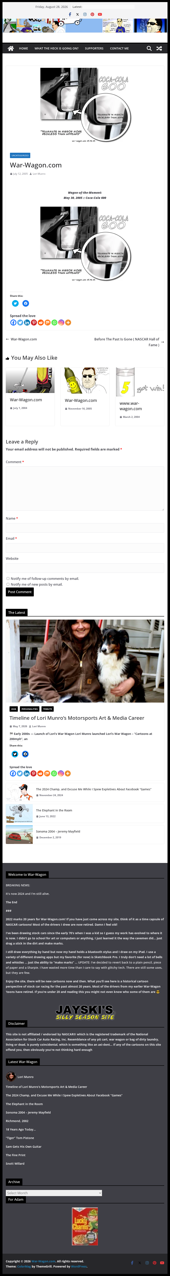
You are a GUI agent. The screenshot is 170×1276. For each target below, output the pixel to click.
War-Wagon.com (24, 339)
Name (12, 518)
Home (23, 48)
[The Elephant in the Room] (19, 813)
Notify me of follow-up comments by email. (45, 578)
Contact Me (119, 48)
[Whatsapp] (54, 323)
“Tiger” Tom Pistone (20, 1138)
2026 (13, 709)
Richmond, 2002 (17, 1121)
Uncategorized (20, 155)
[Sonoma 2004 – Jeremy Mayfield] (19, 834)
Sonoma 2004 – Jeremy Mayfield (58, 831)
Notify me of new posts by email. (37, 584)
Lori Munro (39, 173)
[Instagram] (61, 323)
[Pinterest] (34, 323)
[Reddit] (41, 323)
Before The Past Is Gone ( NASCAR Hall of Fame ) (126, 342)
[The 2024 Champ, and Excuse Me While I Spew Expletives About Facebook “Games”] (19, 792)
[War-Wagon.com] (84, 21)
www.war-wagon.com (131, 405)
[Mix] (48, 323)
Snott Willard (15, 1163)
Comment (15, 462)
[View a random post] (159, 48)
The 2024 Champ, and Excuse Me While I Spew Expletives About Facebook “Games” (93, 789)
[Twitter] (20, 323)
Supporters (94, 48)
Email (11, 538)
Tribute (47, 709)
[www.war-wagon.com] (139, 370)
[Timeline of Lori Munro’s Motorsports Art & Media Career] (85, 661)
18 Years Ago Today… (21, 1129)
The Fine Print (16, 1155)
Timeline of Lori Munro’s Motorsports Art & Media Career (77, 717)
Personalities (30, 709)
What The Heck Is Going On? (56, 48)
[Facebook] (13, 323)
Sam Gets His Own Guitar (23, 1147)
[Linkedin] (27, 323)
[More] (68, 323)
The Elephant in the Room (54, 810)
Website (12, 558)
